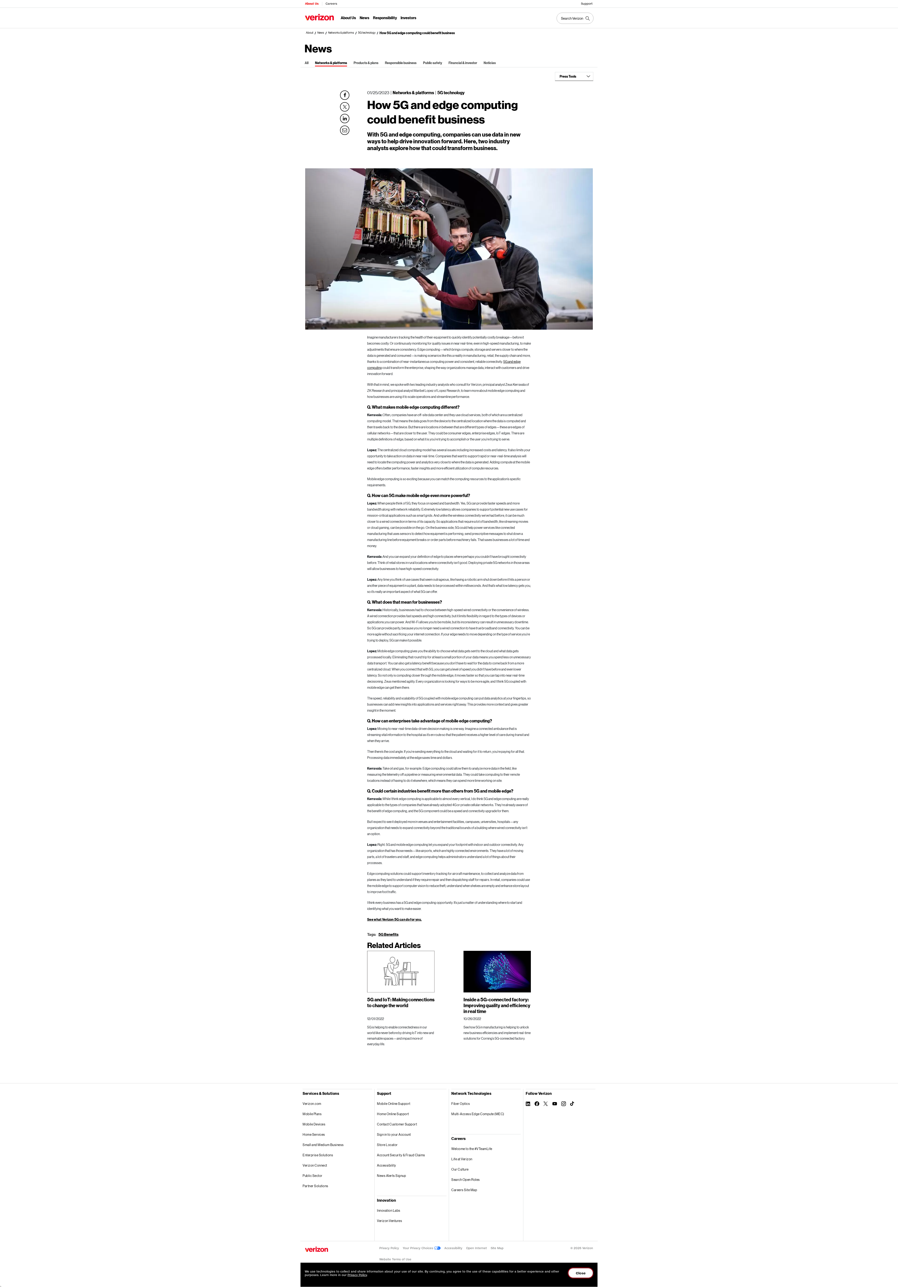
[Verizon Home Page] (316, 1249)
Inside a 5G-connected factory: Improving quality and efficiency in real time (496, 1005)
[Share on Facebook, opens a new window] (344, 95)
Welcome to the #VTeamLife (471, 1149)
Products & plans (366, 63)
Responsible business (400, 63)
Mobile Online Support (393, 1104)
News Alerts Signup (391, 1176)
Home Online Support (393, 1114)
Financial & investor (463, 63)
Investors (408, 17)
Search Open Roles (465, 1180)
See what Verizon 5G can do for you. (394, 919)
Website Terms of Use (395, 1259)
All (306, 63)
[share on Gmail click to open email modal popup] (345, 129)
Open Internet (476, 1248)
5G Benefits (388, 934)
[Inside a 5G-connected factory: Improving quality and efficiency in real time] (497, 971)
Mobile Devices (314, 1124)
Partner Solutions (315, 1186)
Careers (331, 3)
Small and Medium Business (323, 1145)
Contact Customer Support (397, 1124)
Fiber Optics (460, 1104)
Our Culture (460, 1169)
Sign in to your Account (394, 1134)
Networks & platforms (341, 32)
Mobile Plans (312, 1114)
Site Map (497, 1248)
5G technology (367, 32)
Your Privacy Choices (418, 1248)
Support (587, 3)
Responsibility (385, 17)
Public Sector (312, 1176)
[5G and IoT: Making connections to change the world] (401, 971)
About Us (312, 3)
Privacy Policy (389, 1248)
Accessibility (386, 1165)
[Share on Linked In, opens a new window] (344, 118)
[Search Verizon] (575, 18)
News (364, 17)
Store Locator (387, 1145)
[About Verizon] (319, 17)
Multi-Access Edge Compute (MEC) (477, 1114)
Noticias (490, 63)
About (309, 32)
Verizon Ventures (389, 1221)
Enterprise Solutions (318, 1155)
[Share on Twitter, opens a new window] (344, 107)
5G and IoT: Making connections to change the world (401, 1002)
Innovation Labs (388, 1210)
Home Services (314, 1134)
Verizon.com (312, 1104)
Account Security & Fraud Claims (401, 1155)
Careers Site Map (464, 1190)
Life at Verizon (461, 1159)
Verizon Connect (315, 1165)
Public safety (432, 63)
